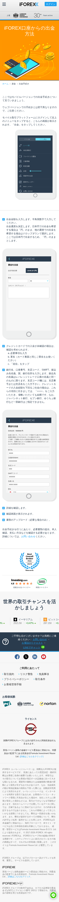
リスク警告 (26, 674)
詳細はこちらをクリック (19, 876)
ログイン (50, 4)
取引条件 (40, 679)
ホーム (5, 84)
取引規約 (9, 674)
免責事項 (44, 674)
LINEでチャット (31, 647)
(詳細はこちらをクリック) (31, 756)
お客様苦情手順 (13, 684)
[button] (53, 895)
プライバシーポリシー (16, 679)
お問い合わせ (28, 536)
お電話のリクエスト (32, 643)
